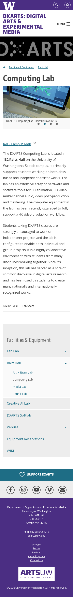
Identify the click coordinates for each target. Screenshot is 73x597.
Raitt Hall (43, 67)
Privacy (36, 544)
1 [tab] (38, 124)
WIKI (10, 451)
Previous (7, 108)
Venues (12, 427)
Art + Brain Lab (23, 372)
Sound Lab (20, 394)
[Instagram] (24, 490)
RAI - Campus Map (17, 144)
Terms (36, 548)
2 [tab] (45, 124)
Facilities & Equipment (21, 67)
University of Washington (29, 587)
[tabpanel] (36, 107)
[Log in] (56, 5)
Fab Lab (13, 351)
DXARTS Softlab (19, 415)
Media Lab (20, 387)
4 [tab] (57, 124)
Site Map (36, 552)
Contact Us (36, 560)
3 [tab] (51, 124)
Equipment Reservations (25, 439)
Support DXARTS (40, 474)
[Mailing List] (62, 490)
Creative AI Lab (18, 403)
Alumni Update (36, 556)
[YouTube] (37, 490)
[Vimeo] (50, 490)
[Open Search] (67, 5)
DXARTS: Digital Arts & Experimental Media (24, 23)
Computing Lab (23, 379)
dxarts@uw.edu (36, 535)
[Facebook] (11, 490)
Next (65, 108)
